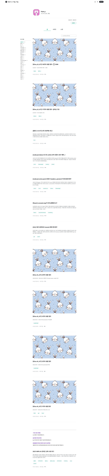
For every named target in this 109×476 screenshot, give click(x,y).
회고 (21, 53)
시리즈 (54, 29)
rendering (22, 73)
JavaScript (22, 49)
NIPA (21, 63)
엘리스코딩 (22, 50)
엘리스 (21, 43)
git (20, 44)
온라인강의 (22, 51)
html (43, 413)
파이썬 (21, 76)
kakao (21, 77)
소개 (62, 29)
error (21, 46)
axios (21, 66)
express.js (22, 64)
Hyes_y (43, 11)
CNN (21, 71)
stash (21, 78)
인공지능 (21, 70)
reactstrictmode (23, 60)
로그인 (101, 1)
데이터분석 (22, 54)
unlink (21, 56)
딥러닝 (21, 59)
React (21, 57)
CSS (21, 67)
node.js (21, 61)
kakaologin (22, 47)
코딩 (21, 74)
